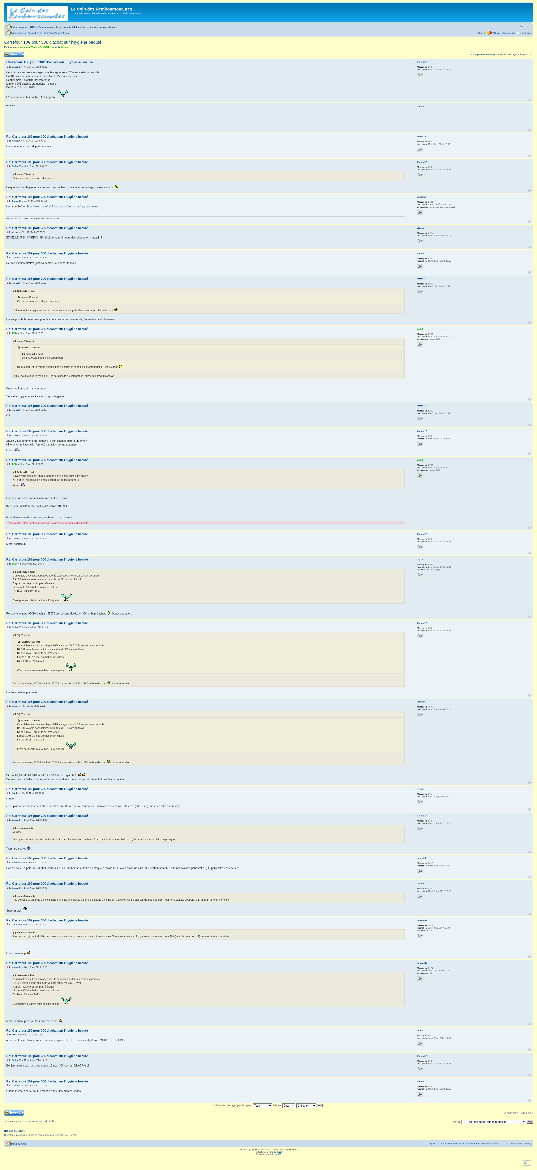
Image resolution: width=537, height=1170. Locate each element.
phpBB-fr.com (276, 1152)
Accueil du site (18, 33)
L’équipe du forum (437, 1143)
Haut (529, 100)
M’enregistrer (508, 33)
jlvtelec (15, 793)
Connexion (525, 33)
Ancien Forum (35, 33)
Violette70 (36, 47)
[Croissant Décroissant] (309, 1105)
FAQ (493, 33)
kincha (64, 47)
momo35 (16, 141)
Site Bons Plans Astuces (56, 33)
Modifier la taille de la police (528, 26)
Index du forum (19, 27)
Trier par (277, 1105)
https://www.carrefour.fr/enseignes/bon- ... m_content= (39, 517)
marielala (55, 47)
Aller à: (456, 1121)
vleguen (16, 232)
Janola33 (16, 201)
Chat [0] (481, 32)
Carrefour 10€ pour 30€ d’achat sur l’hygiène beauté (52, 42)
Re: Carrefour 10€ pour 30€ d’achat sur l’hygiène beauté (47, 136)
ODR (32, 27)
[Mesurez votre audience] (527, 1165)
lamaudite (17, 924)
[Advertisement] (205, 118)
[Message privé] (420, 75)
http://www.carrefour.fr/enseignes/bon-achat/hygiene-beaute (63, 206)
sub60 (278, 1154)
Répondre (9, 53)
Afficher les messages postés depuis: (233, 1105)
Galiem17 (17, 67)
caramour (25, 47)
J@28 (46, 47)
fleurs (15, 1035)
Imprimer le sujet (521, 26)
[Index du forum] (38, 12)
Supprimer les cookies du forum (464, 1143)
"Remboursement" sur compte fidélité (59, 27)
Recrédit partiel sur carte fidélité (99, 27)
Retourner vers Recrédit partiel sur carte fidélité (31, 1121)
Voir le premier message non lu (486, 54)
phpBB (254, 1149)
